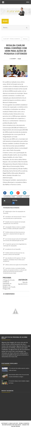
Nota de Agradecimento (22, 283)
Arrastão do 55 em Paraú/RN (13, 249)
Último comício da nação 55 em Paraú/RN (16, 264)
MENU (27, 2)
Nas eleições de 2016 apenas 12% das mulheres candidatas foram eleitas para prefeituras (14, 259)
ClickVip (14, 200)
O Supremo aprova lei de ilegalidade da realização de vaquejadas (14, 244)
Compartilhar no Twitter (13, 196)
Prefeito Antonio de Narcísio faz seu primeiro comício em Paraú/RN (13, 253)
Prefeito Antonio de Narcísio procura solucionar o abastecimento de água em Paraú (14, 233)
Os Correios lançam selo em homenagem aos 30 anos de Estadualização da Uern (15, 239)
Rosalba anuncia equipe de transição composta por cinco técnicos (14, 222)
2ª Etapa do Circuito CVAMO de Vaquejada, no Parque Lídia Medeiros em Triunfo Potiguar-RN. (9, 284)
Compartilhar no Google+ (20, 196)
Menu (5, 21)
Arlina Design (15, 426)
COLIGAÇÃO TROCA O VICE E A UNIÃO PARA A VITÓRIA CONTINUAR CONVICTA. (14, 227)
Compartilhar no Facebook (6, 196)
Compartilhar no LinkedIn (26, 196)
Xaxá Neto (18, 425)
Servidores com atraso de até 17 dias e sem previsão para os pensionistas (14, 217)
